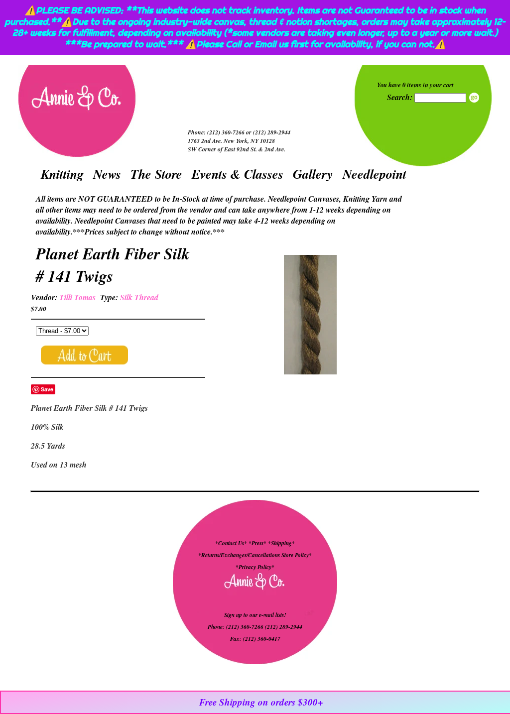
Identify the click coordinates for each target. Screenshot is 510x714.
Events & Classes (237, 174)
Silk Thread (139, 297)
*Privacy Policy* (255, 567)
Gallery (313, 174)
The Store (156, 174)
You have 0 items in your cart (415, 84)
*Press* (258, 543)
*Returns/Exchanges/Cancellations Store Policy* (255, 555)
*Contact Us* (231, 543)
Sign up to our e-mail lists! (255, 615)
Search (474, 98)
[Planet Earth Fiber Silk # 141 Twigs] (310, 315)
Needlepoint (374, 174)
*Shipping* (281, 543)
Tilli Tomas (77, 297)
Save (47, 389)
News (107, 174)
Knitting (62, 174)
